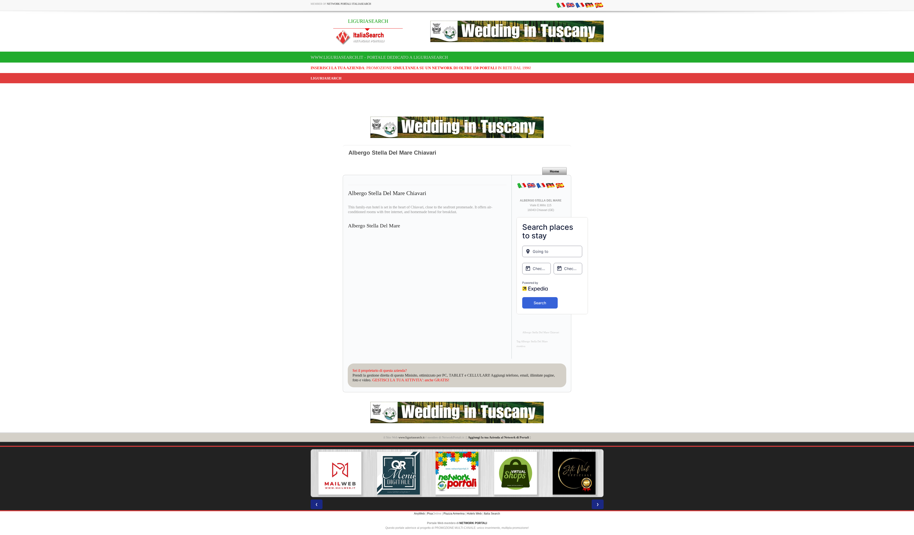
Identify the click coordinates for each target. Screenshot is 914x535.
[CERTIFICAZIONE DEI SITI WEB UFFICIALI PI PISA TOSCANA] (574, 473)
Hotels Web (474, 513)
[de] (589, 5)
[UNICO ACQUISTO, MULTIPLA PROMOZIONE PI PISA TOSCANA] (457, 473)
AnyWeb (419, 513)
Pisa (430, 513)
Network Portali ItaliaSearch (349, 3)
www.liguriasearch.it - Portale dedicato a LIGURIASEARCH (379, 57)
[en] (570, 5)
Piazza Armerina (454, 513)
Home (554, 171)
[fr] (580, 5)
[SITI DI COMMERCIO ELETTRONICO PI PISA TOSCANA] (515, 473)
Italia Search (492, 513)
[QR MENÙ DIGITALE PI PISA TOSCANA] (398, 473)
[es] (599, 5)
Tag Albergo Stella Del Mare (532, 341)
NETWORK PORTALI (473, 523)
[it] (561, 5)
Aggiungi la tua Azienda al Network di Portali (498, 437)
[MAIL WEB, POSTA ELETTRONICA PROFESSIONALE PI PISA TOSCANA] (339, 473)
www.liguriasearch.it (411, 437)
